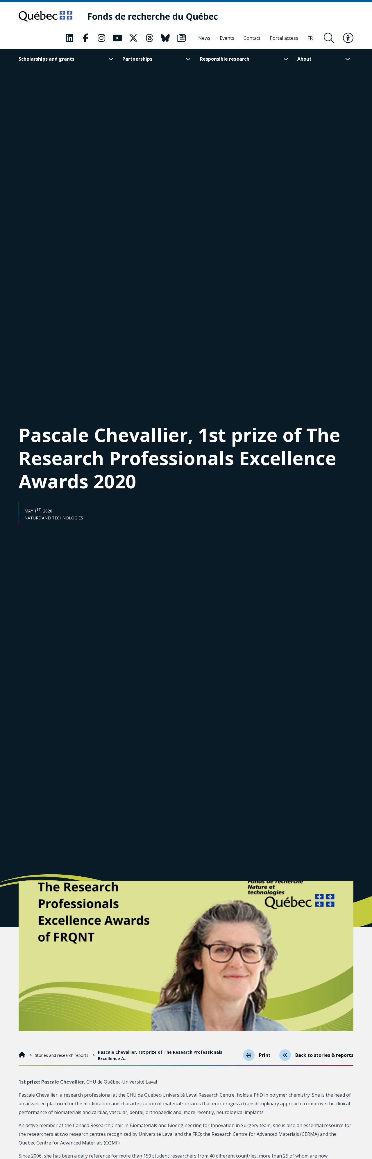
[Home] (22, 1055)
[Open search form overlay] (329, 38)
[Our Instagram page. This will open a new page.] (101, 38)
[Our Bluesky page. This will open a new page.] (165, 38)
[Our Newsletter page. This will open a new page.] (181, 38)
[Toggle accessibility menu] (348, 38)
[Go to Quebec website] (45, 16)
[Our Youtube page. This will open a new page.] (117, 38)
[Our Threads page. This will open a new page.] (149, 38)
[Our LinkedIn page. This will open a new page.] (69, 38)
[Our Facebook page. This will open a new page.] (85, 38)
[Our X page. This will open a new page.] (133, 38)
